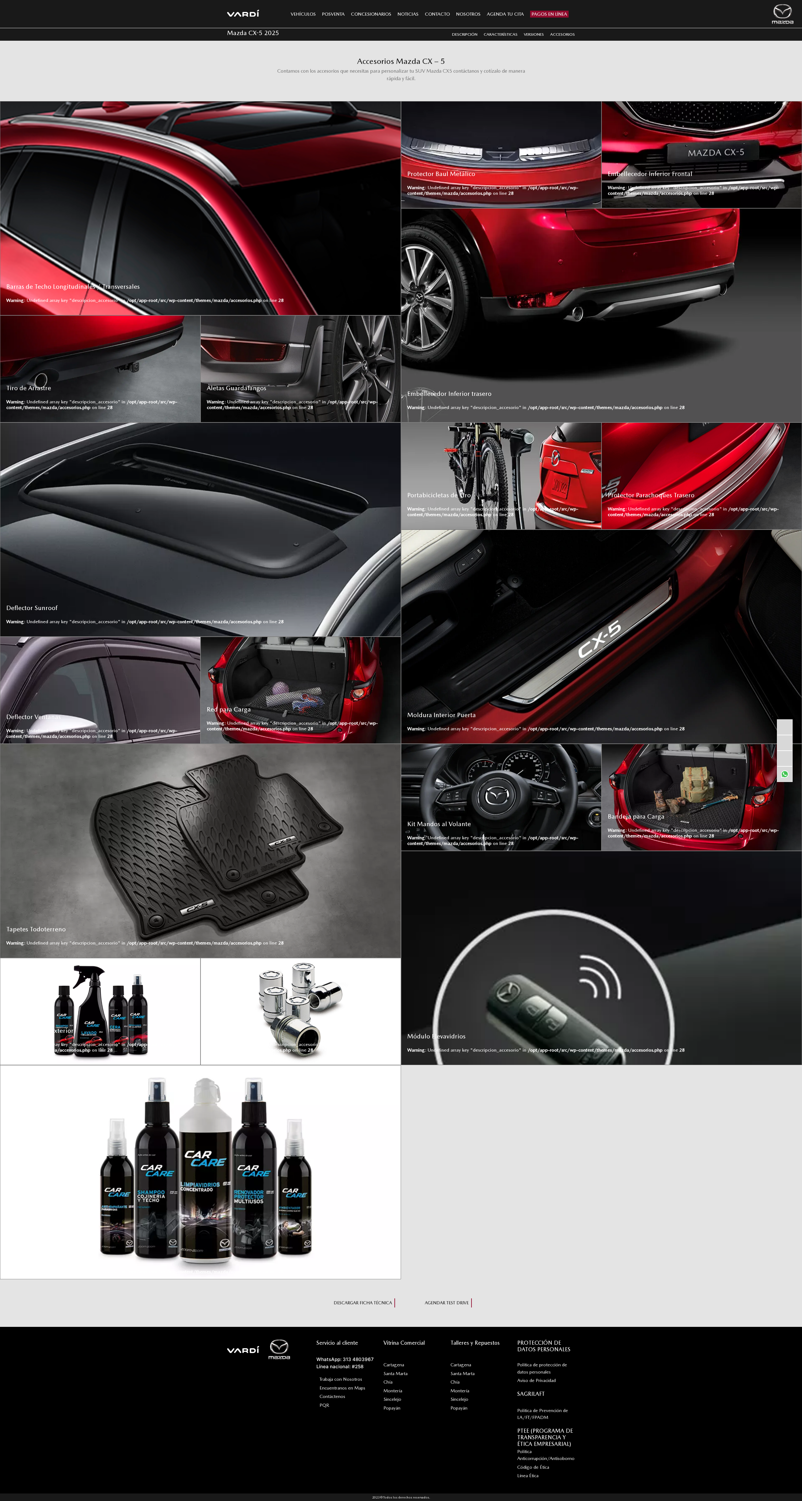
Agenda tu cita (505, 14)
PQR (324, 1405)
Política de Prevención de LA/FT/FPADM (542, 1414)
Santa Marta (395, 1373)
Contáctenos (332, 1396)
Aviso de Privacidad (536, 1380)
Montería (392, 1391)
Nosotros (468, 14)
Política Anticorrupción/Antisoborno (546, 1455)
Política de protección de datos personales (542, 1368)
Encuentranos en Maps (342, 1388)
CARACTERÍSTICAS (501, 34)
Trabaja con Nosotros (341, 1379)
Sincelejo (392, 1399)
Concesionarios (371, 14)
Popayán (391, 1408)
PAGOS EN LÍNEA (549, 14)
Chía (388, 1382)
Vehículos (303, 14)
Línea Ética (528, 1475)
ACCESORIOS (562, 34)
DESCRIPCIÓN (464, 34)
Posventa (333, 14)
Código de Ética (533, 1467)
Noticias (408, 14)
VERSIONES (534, 34)
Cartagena (393, 1365)
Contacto (437, 14)
